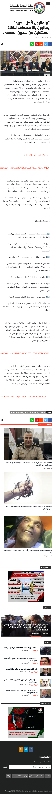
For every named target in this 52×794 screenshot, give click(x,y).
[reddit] (41, 44)
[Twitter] (26, 749)
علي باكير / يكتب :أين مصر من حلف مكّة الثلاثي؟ (21, 669)
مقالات (20, 776)
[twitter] (46, 44)
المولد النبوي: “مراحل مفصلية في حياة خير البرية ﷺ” (20, 648)
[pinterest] (37, 44)
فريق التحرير (45, 633)
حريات (35, 37)
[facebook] (50, 44)
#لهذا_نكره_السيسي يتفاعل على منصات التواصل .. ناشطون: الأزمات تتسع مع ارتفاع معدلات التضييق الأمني (26, 627)
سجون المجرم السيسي (17, 412)
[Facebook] (31, 749)
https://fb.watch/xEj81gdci (36, 155)
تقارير (37, 776)
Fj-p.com (8, 791)
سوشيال (31, 776)
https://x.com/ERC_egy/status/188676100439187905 (24, 396)
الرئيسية (47, 776)
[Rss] (21, 749)
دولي (25, 776)
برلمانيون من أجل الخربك (31, 412)
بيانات (14, 776)
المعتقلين (42, 412)
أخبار (42, 776)
